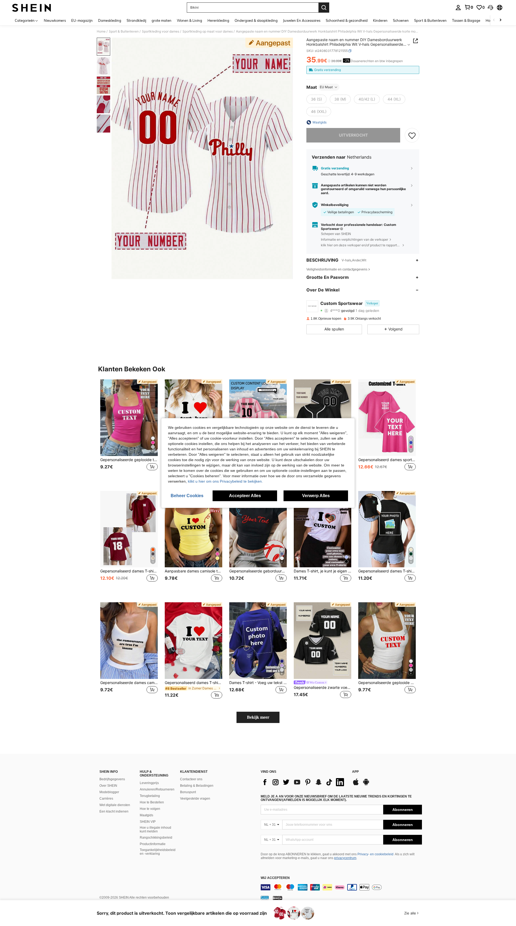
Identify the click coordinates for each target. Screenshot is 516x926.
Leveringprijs (149, 783)
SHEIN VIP (148, 822)
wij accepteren (275, 878)
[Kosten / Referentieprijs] (329, 61)
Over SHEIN (108, 786)
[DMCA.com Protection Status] (277, 897)
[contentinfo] (341, 887)
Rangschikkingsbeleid (156, 837)
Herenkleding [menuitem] (218, 20)
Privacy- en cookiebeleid (375, 854)
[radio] (316, 99)
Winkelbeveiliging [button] (335, 205)
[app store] (356, 784)
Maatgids (146, 815)
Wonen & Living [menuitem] (189, 20)
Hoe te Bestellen (152, 802)
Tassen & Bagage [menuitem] (466, 20)
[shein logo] (31, 7)
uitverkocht (353, 135)
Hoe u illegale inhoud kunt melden (155, 829)
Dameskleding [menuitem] (109, 20)
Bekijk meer (258, 717)
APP (355, 772)
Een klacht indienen (113, 811)
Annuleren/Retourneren (157, 789)
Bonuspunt (188, 792)
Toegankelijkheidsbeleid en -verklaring (157, 852)
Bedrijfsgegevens (112, 779)
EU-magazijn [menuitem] (82, 20)
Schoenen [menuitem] (401, 20)
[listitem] (129, 431)
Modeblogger (109, 792)
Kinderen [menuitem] (380, 20)
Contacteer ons (191, 779)
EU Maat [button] (326, 87)
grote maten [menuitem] (161, 20)
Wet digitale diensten (114, 805)
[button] (490, 7)
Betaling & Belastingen (196, 786)
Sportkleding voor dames (160, 31)
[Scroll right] (500, 20)
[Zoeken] (323, 7)
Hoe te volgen (150, 809)
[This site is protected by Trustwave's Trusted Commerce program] (265, 897)
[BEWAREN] (412, 135)
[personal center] (458, 7)
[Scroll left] (494, 20)
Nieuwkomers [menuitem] (55, 20)
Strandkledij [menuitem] (136, 20)
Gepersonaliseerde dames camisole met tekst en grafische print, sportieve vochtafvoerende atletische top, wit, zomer (129, 683)
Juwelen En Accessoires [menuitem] (301, 20)
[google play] (366, 784)
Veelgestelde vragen (195, 798)
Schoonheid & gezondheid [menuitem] (347, 20)
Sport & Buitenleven (124, 31)
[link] (468, 7)
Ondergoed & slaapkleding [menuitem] (256, 20)
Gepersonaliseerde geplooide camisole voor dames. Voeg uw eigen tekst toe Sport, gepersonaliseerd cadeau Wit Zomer (387, 683)
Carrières (106, 798)
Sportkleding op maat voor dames (207, 31)
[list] (304, 782)
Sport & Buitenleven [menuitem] (430, 20)
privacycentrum (345, 858)
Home (101, 31)
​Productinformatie (153, 844)
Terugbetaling (150, 796)
